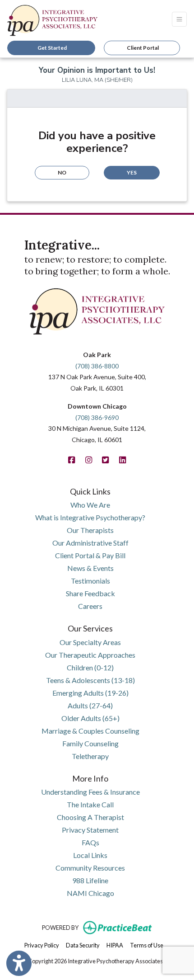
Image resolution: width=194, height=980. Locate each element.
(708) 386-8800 (97, 366)
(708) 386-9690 (97, 417)
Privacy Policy (41, 945)
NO (62, 172)
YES (132, 172)
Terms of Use (146, 945)
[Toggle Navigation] (179, 19)
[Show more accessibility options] (19, 963)
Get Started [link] (51, 47)
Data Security (83, 945)
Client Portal (143, 47)
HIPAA (114, 945)
